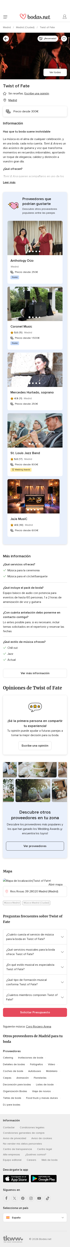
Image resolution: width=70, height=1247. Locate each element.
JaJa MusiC (18, 519)
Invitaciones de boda (30, 1057)
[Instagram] (31, 1198)
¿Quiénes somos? (35, 1154)
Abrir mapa (56, 884)
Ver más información (35, 673)
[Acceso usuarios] (65, 17)
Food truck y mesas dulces (42, 1098)
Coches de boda (13, 1071)
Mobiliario (51, 1071)
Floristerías (40, 1077)
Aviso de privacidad (14, 1138)
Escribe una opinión (35, 746)
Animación (22, 1077)
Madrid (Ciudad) (25, 27)
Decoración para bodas (17, 1084)
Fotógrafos (36, 1064)
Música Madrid (12, 902)
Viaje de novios (41, 1091)
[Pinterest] (22, 1198)
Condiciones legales (32, 1127)
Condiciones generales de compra (23, 1132)
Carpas (7, 1077)
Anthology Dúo (22, 261)
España (16, 1217)
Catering (8, 1057)
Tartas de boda (12, 1098)
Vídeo (51, 1064)
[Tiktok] (47, 1198)
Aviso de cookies (41, 1138)
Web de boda (49, 1160)
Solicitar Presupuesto (35, 1012)
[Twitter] (14, 1198)
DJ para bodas (11, 1104)
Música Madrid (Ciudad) (36, 902)
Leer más (9, 182)
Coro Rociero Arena (38, 1026)
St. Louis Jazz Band (25, 453)
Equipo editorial (12, 1160)
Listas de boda (45, 1084)
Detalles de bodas (14, 1064)
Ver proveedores (35, 846)
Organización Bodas (15, 1091)
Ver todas (55, 72)
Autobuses (34, 1071)
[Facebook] (6, 1198)
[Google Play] (44, 1181)
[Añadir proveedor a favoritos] (64, 39)
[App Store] (16, 1181)
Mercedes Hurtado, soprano (32, 392)
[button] (35, 725)
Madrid (7, 27)
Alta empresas (11, 1154)
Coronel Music (21, 326)
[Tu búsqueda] (6, 39)
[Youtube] (39, 1198)
